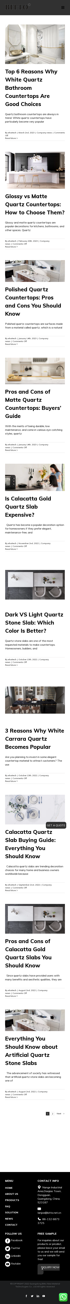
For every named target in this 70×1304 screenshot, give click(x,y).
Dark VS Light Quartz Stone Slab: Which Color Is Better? (34, 622)
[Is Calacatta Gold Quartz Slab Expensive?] (35, 477)
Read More (10, 138)
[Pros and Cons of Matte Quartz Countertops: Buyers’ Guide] (35, 371)
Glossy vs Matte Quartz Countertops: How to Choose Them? (35, 204)
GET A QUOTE (56, 825)
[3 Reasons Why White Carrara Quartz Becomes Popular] (35, 701)
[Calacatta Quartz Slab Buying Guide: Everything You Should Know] (35, 809)
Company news (44, 132)
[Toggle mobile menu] (63, 7)
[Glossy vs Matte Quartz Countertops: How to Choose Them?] (35, 170)
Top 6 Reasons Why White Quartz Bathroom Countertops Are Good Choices (31, 87)
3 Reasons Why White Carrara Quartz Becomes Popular (34, 738)
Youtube (15, 1263)
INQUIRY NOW (50, 1267)
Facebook (16, 1240)
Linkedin (15, 1255)
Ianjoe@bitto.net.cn (49, 1212)
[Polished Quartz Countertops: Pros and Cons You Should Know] (35, 271)
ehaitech (12, 132)
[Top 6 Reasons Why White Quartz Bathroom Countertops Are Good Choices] (35, 44)
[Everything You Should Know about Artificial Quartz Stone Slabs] (35, 1020)
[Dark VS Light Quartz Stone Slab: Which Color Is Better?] (35, 584)
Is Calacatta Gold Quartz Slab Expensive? (28, 506)
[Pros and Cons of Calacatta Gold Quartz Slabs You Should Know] (35, 919)
